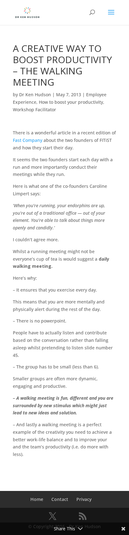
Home (36, 499)
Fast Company (27, 140)
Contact (59, 499)
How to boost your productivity (71, 102)
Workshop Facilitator (34, 109)
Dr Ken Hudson (35, 95)
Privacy (84, 499)
